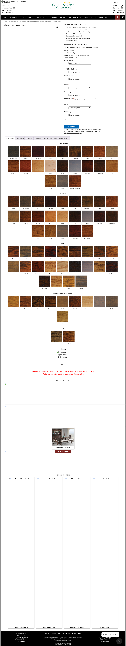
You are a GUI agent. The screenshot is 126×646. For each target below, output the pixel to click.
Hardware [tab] (38, 138)
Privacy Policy (67, 644)
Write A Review (76, 633)
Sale (106, 17)
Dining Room (14, 17)
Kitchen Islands (29, 17)
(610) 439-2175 (7, 12)
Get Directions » (118, 10)
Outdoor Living (75, 17)
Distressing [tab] (29, 138)
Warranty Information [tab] (50, 138)
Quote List (99, 17)
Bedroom (40, 17)
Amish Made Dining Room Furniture (79, 131)
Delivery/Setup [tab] (63, 138)
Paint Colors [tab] (20, 138)
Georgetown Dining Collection (34, 21)
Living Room (52, 17)
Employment (66, 633)
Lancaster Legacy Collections (16, 21)
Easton (116, 3)
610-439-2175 (21, 635)
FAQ (59, 633)
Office (62, 17)
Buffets (91, 131)
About (47, 633)
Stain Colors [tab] (10, 138)
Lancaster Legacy (77, 133)
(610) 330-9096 (118, 12)
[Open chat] (119, 641)
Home (6, 17)
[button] (57, 27)
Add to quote (71, 126)
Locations (88, 17)
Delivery (53, 633)
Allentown (6, 3)
